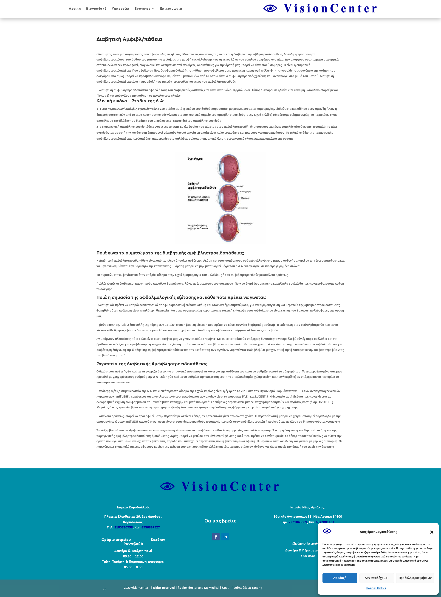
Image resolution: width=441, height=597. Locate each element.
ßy (179, 588)
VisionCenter (139, 588)
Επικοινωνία (171, 9)
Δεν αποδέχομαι (376, 578)
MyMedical (211, 588)
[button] (432, 532)
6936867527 (150, 527)
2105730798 (123, 527)
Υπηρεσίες (121, 9)
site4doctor (190, 588)
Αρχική (75, 9)
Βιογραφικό (96, 9)
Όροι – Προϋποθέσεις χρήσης (242, 588)
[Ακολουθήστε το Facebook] (216, 536)
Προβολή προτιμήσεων (415, 578)
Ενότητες (142, 9)
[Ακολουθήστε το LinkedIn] (225, 536)
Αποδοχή (339, 578)
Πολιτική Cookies (376, 588)
